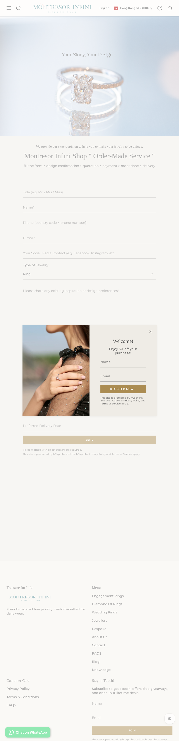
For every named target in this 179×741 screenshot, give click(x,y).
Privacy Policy (131, 400)
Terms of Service (110, 403)
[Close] (150, 331)
